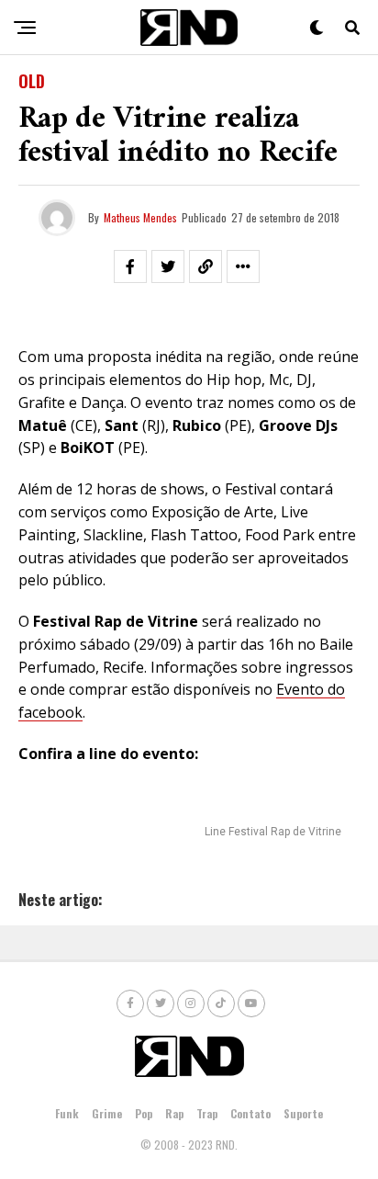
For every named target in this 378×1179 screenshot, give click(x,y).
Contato (250, 1113)
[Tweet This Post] (167, 266)
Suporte (303, 1113)
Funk (67, 1113)
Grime (107, 1113)
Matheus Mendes (140, 217)
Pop (143, 1113)
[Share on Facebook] (130, 266)
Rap (174, 1113)
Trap (206, 1113)
